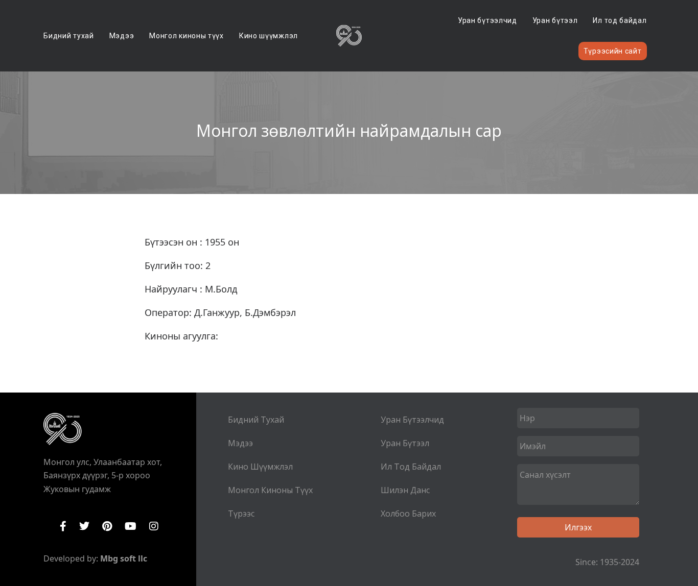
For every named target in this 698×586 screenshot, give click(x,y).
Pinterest (107, 526)
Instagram (153, 526)
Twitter (84, 526)
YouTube (130, 526)
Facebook (63, 526)
